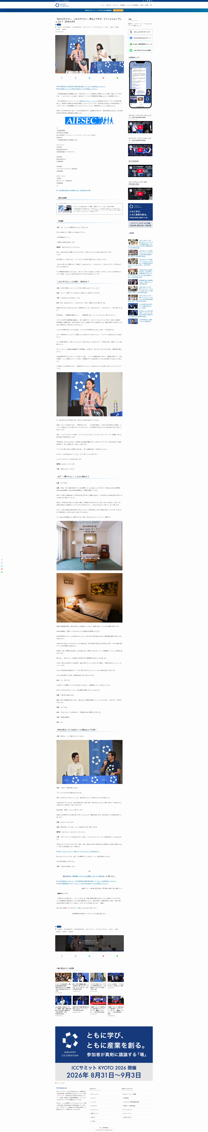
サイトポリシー (128, 1110)
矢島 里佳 (64, 29)
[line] (147, 1)
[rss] (152, 1)
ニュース (93, 1102)
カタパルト (94, 1106)
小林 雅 (111, 27)
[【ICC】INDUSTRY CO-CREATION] (62, 5)
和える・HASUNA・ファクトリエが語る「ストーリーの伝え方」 (86, 876)
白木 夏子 (58, 29)
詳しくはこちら (118, 10)
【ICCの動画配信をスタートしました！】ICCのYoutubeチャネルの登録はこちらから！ (83, 883)
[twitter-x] (145, 1)
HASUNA (59, 27)
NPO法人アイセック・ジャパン (88, 101)
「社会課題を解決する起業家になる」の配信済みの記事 (74, 190)
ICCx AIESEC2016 (67, 27)
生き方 (93, 1117)
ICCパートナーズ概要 (130, 1094)
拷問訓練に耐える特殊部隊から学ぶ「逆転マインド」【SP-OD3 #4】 (146, 282)
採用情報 (126, 1098)
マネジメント (95, 1110)
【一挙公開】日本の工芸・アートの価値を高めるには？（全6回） (146, 306)
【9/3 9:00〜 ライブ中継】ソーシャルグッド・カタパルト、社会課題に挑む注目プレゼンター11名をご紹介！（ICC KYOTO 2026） (140, 262)
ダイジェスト (95, 1094)
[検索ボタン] (151, 5)
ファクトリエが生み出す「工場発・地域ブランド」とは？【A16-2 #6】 (93, 206)
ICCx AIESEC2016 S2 (77, 27)
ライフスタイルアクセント (97, 27)
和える (106, 27)
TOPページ (80, 908)
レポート (93, 1098)
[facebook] (143, 1)
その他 (59, 24)
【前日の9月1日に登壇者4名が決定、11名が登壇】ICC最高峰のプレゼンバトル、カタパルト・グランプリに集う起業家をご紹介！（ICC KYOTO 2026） (140, 273)
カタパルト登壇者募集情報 (131, 1102)
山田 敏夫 (117, 27)
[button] (61, 78)
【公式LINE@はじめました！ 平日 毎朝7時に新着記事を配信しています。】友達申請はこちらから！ (87, 881)
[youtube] (150, 1)
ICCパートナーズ (86, 27)
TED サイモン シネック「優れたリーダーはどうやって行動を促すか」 (79, 851)
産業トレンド (95, 1113)
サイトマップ (127, 1113)
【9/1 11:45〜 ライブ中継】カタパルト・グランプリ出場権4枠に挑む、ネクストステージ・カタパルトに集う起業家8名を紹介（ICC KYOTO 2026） (140, 243)
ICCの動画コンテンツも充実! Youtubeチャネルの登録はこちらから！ (78, 89)
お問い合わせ (127, 1117)
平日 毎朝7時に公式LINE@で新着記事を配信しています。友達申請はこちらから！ (82, 86)
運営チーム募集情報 (129, 1106)
